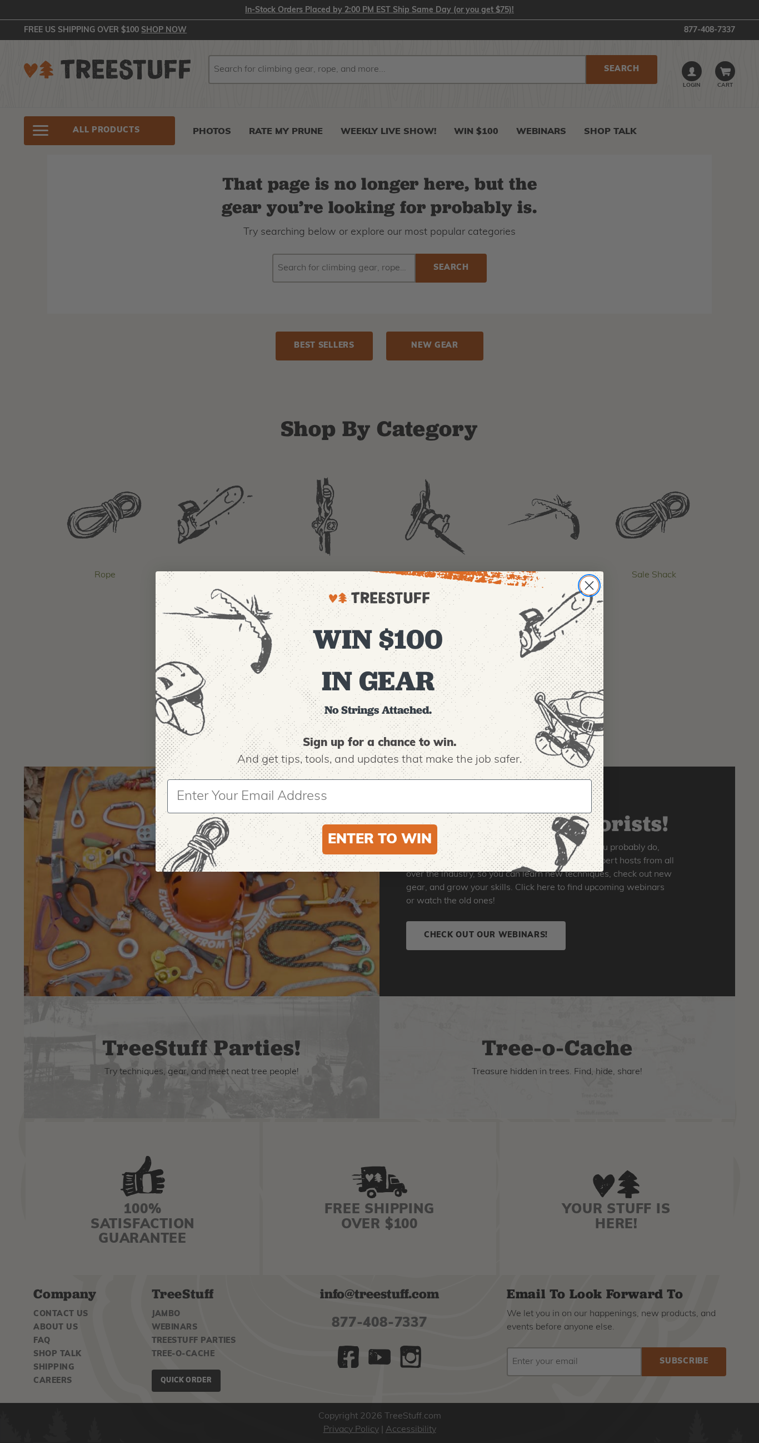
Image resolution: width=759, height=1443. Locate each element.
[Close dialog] (589, 585)
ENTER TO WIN (380, 840)
